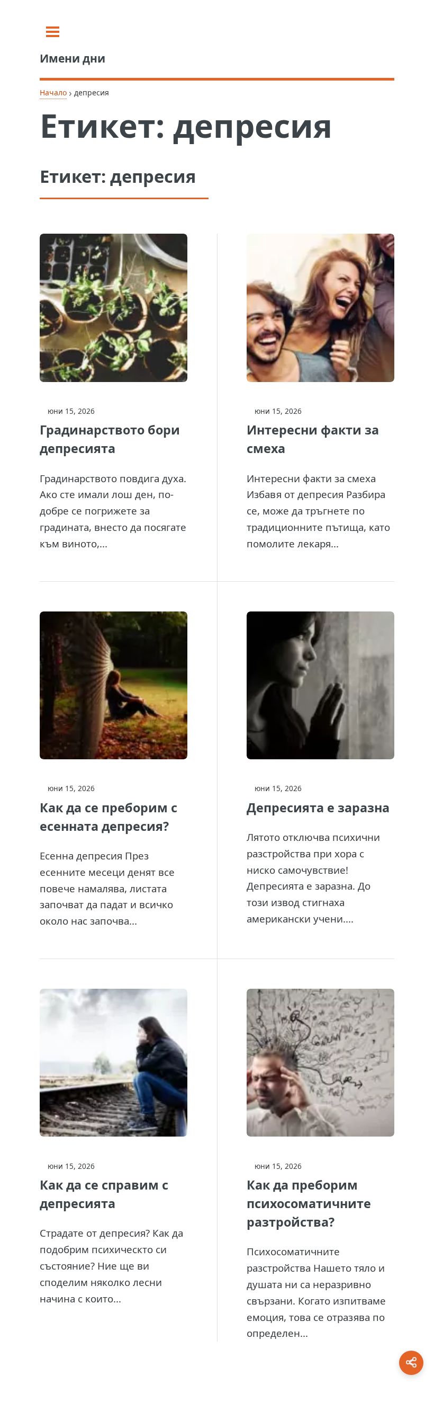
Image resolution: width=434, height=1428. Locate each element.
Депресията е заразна (318, 807)
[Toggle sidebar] (52, 31)
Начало (53, 92)
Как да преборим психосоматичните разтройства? (309, 1203)
